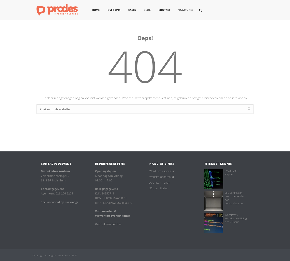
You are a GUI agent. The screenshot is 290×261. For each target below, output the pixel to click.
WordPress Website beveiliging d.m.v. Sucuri (236, 218)
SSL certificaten (158, 188)
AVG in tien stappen (231, 172)
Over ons (114, 10)
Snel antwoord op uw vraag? (59, 202)
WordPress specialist (162, 171)
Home (96, 10)
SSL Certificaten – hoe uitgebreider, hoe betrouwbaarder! (235, 198)
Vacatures (185, 10)
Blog (147, 10)
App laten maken (159, 182)
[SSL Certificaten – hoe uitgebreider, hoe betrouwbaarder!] (213, 201)
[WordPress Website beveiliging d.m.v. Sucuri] (213, 223)
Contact (164, 10)
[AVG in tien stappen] (213, 179)
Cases (132, 10)
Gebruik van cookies (108, 224)
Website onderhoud (161, 177)
